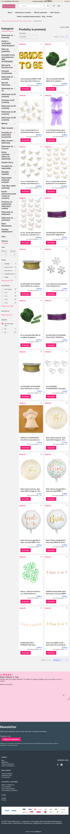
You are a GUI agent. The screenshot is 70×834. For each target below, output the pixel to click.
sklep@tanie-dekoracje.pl (12, 1)
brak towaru (8, 289)
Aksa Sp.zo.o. (8, 270)
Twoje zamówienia (6, 773)
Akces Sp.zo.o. (8, 267)
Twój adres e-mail (5, 736)
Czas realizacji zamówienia (9, 790)
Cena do (12, 251)
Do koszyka (25, 89)
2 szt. (6, 296)
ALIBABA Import (9, 274)
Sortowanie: (22, 33)
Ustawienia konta (6, 775)
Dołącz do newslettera (11, 739)
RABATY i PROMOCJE (7, 785)
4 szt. (6, 302)
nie (5, 332)
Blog (2, 760)
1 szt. (6, 292)
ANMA (6, 277)
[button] (48, 5)
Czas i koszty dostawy (8, 788)
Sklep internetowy (33, 831)
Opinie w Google (5, 684)
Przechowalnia (5, 777)
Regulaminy (4, 762)
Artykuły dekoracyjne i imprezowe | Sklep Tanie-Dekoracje (16, 21)
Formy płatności (6, 786)
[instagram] (61, 765)
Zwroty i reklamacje (7, 766)
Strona (56, 36)
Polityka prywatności (7, 764)
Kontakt (3, 798)
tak (5, 329)
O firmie (3, 800)
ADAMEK (7, 264)
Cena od (3, 251)
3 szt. (6, 299)
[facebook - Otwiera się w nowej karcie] (58, 765)
